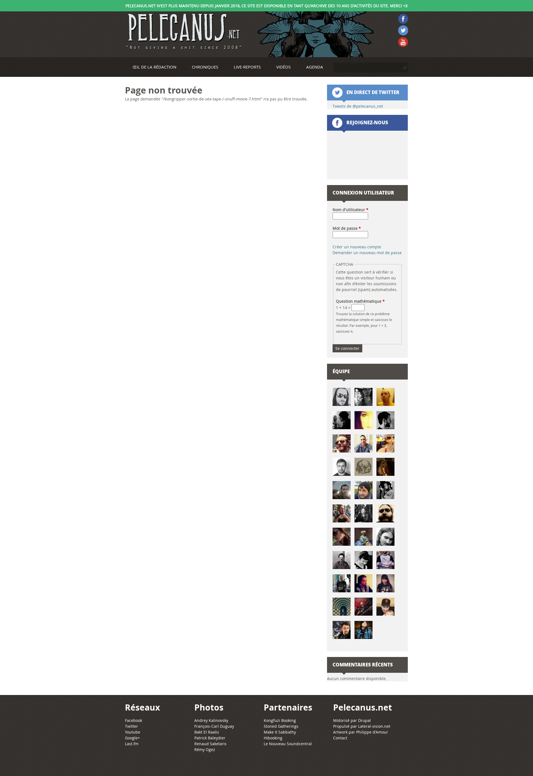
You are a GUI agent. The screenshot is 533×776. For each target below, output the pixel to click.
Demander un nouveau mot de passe (367, 252)
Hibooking (273, 737)
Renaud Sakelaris (210, 743)
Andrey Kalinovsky (211, 720)
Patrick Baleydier (209, 737)
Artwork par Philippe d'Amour (360, 732)
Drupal (364, 720)
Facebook (133, 720)
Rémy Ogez (204, 749)
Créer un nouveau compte (357, 246)
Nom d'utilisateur (350, 209)
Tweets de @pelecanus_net (358, 106)
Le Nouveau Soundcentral (288, 743)
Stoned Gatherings (281, 726)
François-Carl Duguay (214, 726)
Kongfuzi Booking (280, 720)
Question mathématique (360, 301)
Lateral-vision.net (374, 726)
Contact (340, 737)
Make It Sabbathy (280, 732)
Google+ (132, 737)
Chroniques (205, 67)
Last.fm (132, 743)
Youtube (132, 732)
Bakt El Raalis (206, 732)
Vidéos (283, 67)
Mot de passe (347, 228)
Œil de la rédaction (154, 67)
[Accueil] (183, 31)
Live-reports (247, 67)
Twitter (131, 726)
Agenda (314, 67)
